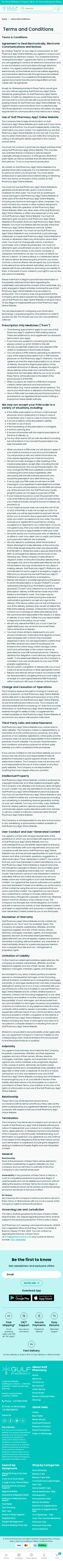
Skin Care (6, 1511)
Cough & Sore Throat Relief (15, 1482)
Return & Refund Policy (43, 1396)
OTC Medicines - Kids (42, 1515)
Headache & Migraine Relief (15, 1495)
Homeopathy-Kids (41, 1499)
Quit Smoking (8, 1508)
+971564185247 (10, 1409)
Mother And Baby (40, 1502)
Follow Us (6, 1415)
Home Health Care (41, 1488)
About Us (36, 1379)
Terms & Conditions (24, 1541)
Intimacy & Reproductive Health (14, 1499)
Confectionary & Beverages (46, 1481)
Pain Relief (7, 1504)
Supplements (9, 1518)
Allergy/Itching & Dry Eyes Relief (14, 1474)
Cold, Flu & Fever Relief (13, 1479)
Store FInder (38, 1393)
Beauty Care (38, 1474)
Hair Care (36, 1484)
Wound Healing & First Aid (14, 1525)
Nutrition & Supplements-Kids (45, 1510)
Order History (38, 1389)
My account (38, 1386)
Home (4, 19)
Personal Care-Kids (41, 1525)
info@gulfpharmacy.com (18, 1236)
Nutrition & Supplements (44, 1506)
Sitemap (36, 1400)
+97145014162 (20, 1401)
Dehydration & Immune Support (13, 1487)
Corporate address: (10, 1381)
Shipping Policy (45, 1539)
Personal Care (39, 1522)
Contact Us (38, 1382)
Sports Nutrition (40, 1529)
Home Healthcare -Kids (43, 1492)
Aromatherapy (39, 1470)
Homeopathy (39, 1495)
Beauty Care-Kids (41, 1477)
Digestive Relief (9, 1491)
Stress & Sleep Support (13, 1515)
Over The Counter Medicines (46, 1518)
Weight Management (12, 1522)
